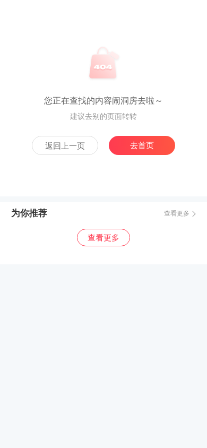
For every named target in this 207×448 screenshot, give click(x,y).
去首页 (142, 145)
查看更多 (176, 213)
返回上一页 (65, 146)
